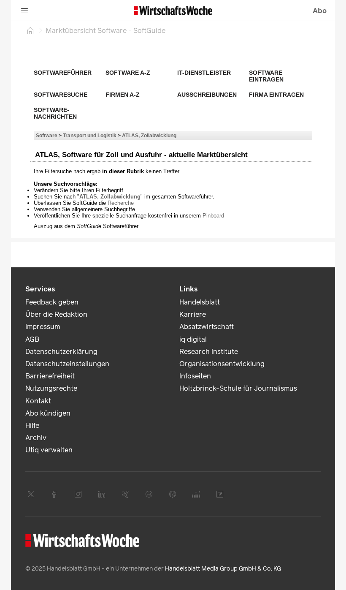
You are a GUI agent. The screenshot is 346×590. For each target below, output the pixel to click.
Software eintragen (266, 76)
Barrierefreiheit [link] (50, 376)
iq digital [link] (193, 339)
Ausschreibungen (207, 94)
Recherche (121, 203)
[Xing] (125, 494)
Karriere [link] (192, 314)
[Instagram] (78, 494)
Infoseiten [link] (195, 376)
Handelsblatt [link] (199, 302)
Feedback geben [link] (51, 302)
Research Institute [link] (208, 351)
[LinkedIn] (102, 494)
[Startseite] (30, 30)
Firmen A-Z (122, 94)
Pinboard (213, 215)
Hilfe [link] (32, 425)
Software (46, 135)
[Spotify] (149, 494)
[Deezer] (196, 494)
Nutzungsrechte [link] (51, 388)
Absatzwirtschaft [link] (206, 327)
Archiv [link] (35, 438)
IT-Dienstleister (204, 72)
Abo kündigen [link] (47, 413)
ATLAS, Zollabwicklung (149, 135)
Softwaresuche (60, 94)
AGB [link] (32, 339)
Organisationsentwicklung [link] (222, 364)
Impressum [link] (42, 327)
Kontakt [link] (38, 401)
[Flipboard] (220, 494)
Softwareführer (63, 72)
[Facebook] (54, 494)
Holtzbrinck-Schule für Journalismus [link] (238, 388)
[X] (31, 494)
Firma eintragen (276, 94)
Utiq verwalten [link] (49, 450)
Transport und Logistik (89, 135)
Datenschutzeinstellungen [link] (67, 364)
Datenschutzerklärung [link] (61, 351)
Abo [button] (320, 11)
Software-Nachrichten (55, 113)
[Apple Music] (173, 494)
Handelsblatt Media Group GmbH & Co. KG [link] (223, 569)
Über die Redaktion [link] (56, 314)
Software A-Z (127, 72)
